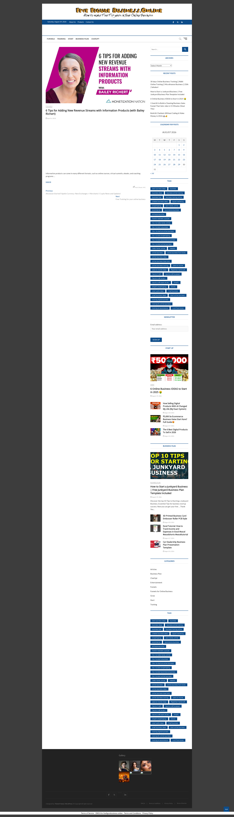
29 (179, 164)
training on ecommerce (160, 308)
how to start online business (161, 244)
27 (169, 164)
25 (160, 164)
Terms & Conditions (154, 803)
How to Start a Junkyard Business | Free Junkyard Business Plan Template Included (169, 490)
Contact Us (90, 22)
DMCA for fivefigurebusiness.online (109, 813)
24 (155, 164)
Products (81, 22)
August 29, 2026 (156, 396)
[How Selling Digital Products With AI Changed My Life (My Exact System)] (155, 405)
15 (179, 155)
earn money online (172, 206)
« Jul (152, 173)
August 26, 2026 (169, 436)
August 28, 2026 (169, 413)
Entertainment (156, 582)
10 (155, 155)
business (173, 189)
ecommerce (156, 210)
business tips (156, 197)
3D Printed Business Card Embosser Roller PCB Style (175, 517)
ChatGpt (95, 39)
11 (160, 155)
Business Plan (82, 39)
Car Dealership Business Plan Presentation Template (174, 545)
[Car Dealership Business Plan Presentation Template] (155, 544)
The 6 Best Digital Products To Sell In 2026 (175, 431)
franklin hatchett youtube (160, 218)
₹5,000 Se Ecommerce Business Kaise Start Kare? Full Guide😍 (175, 419)
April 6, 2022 (51, 118)
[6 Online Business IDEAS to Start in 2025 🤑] (169, 367)
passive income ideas (159, 270)
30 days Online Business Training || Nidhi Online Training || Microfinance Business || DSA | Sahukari (169, 84)
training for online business (161, 304)
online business (157, 253)
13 (169, 155)
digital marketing (178, 201)
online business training (160, 265)
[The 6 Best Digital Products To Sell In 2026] (155, 431)
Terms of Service (181, 803)
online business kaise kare (161, 261)
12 (164, 155)
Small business (173, 291)
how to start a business (160, 227)
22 (179, 159)
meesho (172, 248)
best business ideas (159, 189)
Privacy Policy (168, 803)
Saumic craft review (159, 278)
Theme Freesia (59, 804)
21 (174, 159)
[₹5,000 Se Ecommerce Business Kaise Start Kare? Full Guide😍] (155, 418)
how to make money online (161, 223)
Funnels (51, 39)
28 (174, 164)
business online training (175, 193)
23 (184, 159)
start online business (178, 295)
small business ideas (159, 295)
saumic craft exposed (173, 274)
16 (184, 155)
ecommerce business (172, 210)
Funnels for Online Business (161, 591)
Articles (153, 569)
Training (61, 39)
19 (164, 159)
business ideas (157, 193)
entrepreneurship (158, 214)
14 (174, 155)
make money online (158, 248)
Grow (152, 596)
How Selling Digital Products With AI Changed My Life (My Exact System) (175, 406)
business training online (174, 197)
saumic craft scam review (160, 282)
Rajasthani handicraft (178, 270)
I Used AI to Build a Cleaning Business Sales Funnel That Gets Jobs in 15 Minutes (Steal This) (167, 106)
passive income (178, 265)
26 (164, 164)
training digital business (160, 299)
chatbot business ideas (160, 201)
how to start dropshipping (161, 235)
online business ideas (159, 257)
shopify (176, 282)
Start (70, 39)
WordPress (68, 804)
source (48, 182)
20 (169, 159)
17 (155, 159)
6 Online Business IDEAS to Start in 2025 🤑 (168, 99)
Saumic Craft (156, 274)
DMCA (143, 803)
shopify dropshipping (159, 287)
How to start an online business (163, 231)
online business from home (176, 253)
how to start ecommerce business (163, 240)
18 (160, 159)
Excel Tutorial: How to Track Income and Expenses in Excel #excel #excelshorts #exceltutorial (175, 530)
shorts (173, 287)
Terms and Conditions (132, 813)
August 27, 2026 (169, 426)
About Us (72, 22)
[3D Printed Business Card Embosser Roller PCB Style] (155, 518)
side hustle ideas (158, 291)
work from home (178, 308)
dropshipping (156, 206)
